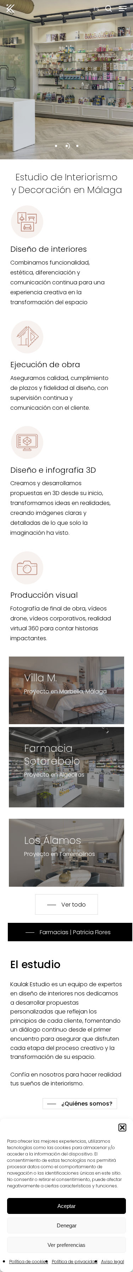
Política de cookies (28, 1262)
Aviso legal (112, 1262)
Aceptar (66, 1206)
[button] (122, 1127)
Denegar (67, 1225)
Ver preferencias (66, 1245)
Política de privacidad (75, 1262)
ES (96, 8)
